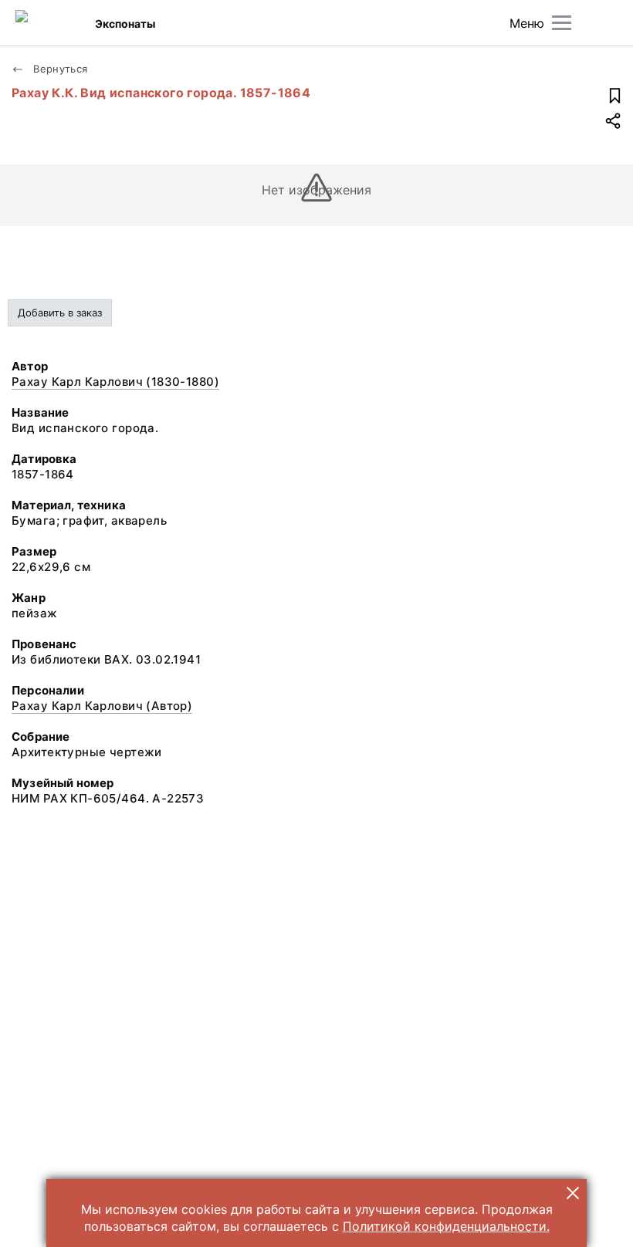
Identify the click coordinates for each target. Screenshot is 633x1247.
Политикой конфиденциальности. (446, 1226)
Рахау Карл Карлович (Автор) (102, 705)
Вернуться (59, 69)
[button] (572, 1193)
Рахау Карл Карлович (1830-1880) (115, 381)
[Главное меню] (561, 23)
